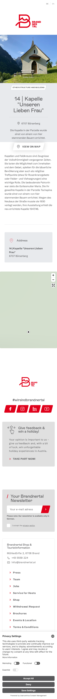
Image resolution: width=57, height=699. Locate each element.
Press (17, 572)
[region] (28, 332)
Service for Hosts (24, 592)
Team (16, 579)
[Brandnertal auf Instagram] (22, 409)
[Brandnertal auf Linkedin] (34, 409)
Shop (16, 599)
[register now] (45, 509)
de (47, 4)
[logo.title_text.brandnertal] (29, 21)
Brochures (20, 613)
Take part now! (24, 458)
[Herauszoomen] (53, 279)
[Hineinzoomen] (53, 275)
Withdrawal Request (26, 606)
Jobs (16, 586)
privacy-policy (29, 525)
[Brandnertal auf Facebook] (10, 409)
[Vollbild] (53, 285)
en (53, 4)
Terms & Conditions (25, 627)
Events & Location (24, 620)
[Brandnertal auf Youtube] (46, 409)
